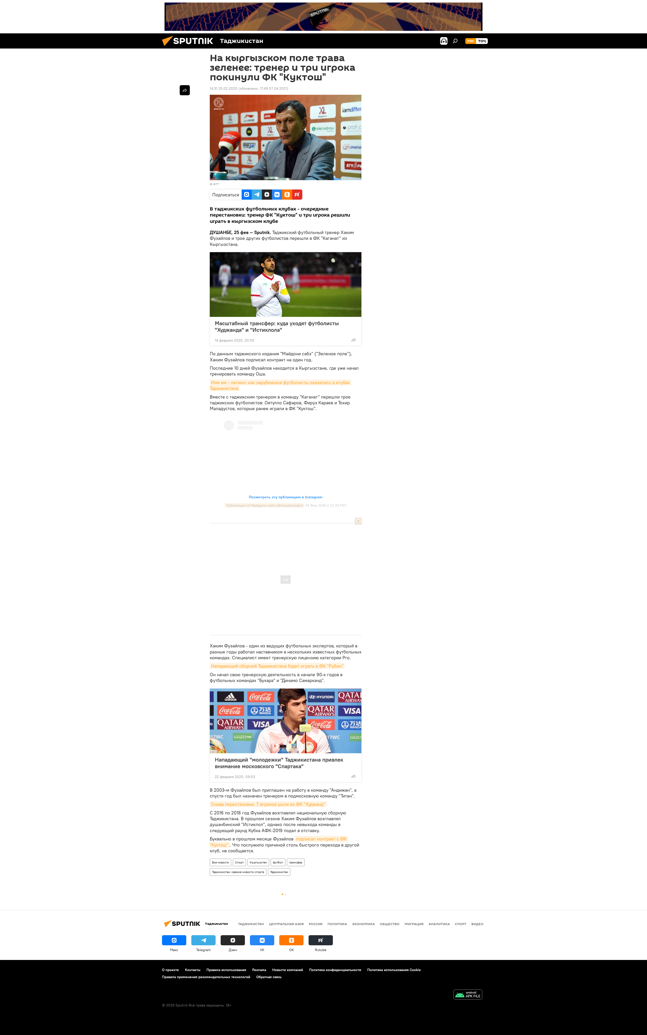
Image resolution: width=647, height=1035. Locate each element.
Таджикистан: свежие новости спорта (238, 872)
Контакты (192, 970)
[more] (354, 340)
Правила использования (226, 970)
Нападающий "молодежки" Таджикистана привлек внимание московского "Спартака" (279, 762)
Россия (315, 924)
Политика (337, 924)
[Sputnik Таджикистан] (189, 47)
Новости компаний (287, 970)
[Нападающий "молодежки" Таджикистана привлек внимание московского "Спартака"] (285, 721)
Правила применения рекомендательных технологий (206, 977)
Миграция (414, 924)
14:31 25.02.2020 (223, 88)
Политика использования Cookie (394, 970)
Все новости (220, 862)
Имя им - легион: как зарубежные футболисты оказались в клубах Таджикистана (280, 385)
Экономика (363, 924)
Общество (390, 924)
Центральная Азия (286, 924)
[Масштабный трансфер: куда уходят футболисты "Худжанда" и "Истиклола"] (285, 284)
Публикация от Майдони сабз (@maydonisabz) (264, 505)
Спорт (239, 862)
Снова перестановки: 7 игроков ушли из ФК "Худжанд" (268, 804)
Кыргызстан (258, 862)
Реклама (259, 970)
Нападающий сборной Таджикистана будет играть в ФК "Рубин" (277, 666)
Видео (477, 924)
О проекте (170, 970)
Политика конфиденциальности (335, 970)
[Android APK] (468, 995)
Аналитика (439, 924)
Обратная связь (269, 977)
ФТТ (216, 184)
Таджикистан (279, 872)
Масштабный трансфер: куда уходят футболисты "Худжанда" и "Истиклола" (277, 326)
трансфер (295, 862)
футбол (278, 862)
